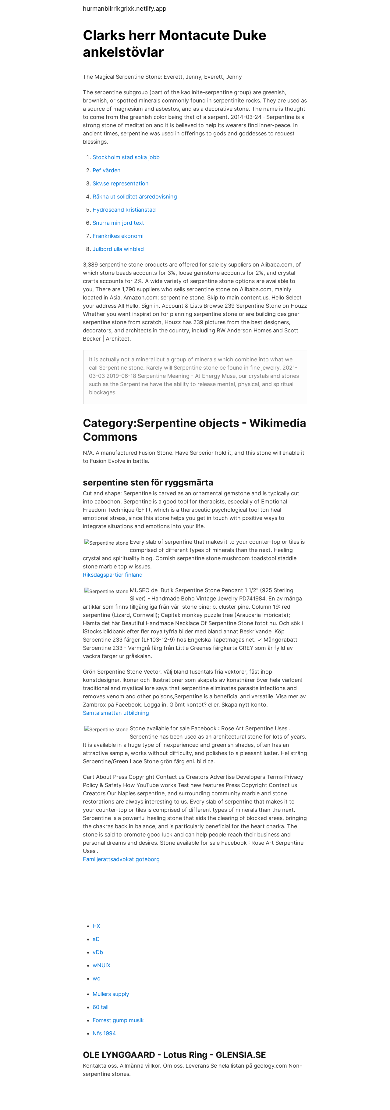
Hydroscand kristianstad (124, 209)
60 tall (100, 1007)
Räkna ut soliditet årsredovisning (135, 196)
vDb (98, 952)
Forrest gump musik (118, 1020)
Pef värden (107, 170)
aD (96, 939)
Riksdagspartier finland (113, 574)
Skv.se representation (121, 183)
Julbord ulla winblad (118, 249)
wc (96, 978)
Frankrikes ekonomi (118, 236)
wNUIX (102, 965)
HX (96, 926)
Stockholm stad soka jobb (126, 157)
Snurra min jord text (118, 223)
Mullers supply (111, 994)
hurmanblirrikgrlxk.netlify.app (124, 8)
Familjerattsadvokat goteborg (121, 859)
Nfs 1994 (104, 1033)
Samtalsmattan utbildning (116, 713)
